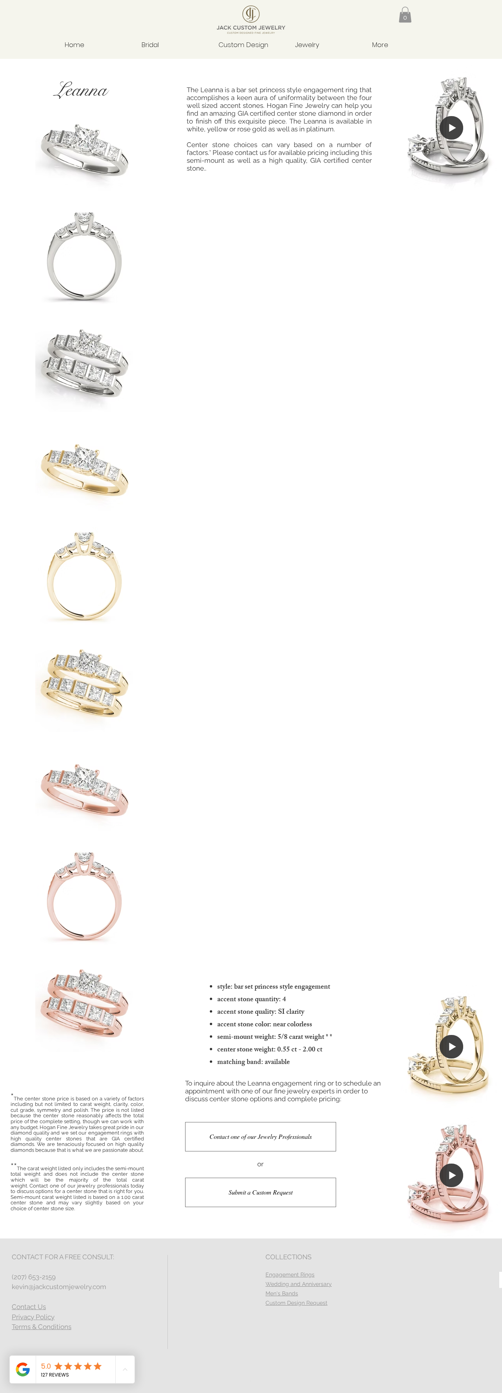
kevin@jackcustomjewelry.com (59, 1287)
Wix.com (293, 1381)
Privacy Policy (33, 1317)
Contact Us (29, 1307)
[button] (405, 15)
